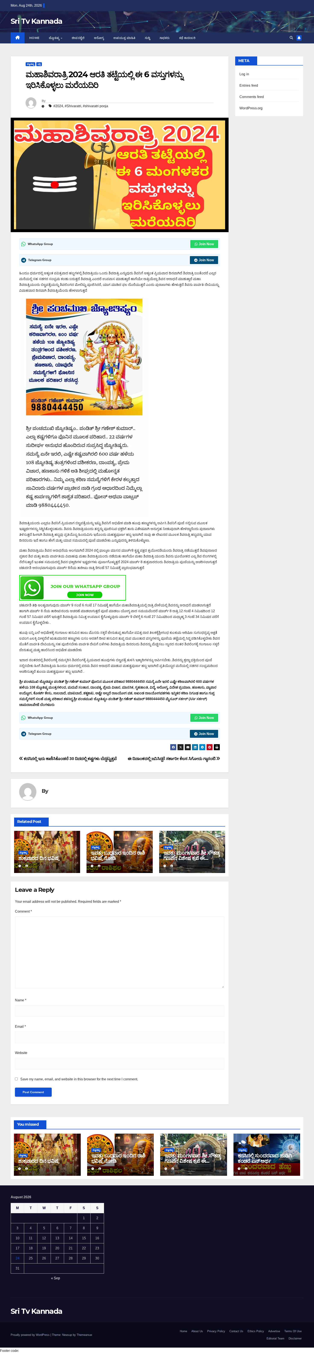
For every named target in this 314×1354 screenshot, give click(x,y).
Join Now (206, 244)
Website (21, 1053)
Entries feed (248, 85)
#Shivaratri (73, 106)
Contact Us (236, 1331)
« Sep (55, 1278)
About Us (197, 1331)
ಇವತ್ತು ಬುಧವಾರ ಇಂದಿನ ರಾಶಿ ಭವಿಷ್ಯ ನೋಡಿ (118, 855)
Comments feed (251, 97)
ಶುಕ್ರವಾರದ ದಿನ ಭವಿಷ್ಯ (38, 858)
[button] (291, 38)
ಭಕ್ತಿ (39, 64)
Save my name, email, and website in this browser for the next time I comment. (79, 1079)
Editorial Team (275, 1338)
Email (20, 1026)
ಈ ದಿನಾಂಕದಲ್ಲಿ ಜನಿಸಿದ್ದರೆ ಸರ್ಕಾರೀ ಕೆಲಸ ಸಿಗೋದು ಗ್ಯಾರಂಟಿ (172, 758)
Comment (23, 911)
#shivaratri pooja (95, 106)
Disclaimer (295, 1338)
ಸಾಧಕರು (165, 38)
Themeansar (84, 1334)
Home (34, 38)
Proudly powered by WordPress (30, 1334)
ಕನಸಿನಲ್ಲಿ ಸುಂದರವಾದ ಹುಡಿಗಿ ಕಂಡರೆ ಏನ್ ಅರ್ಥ (265, 1158)
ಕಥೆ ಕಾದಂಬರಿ (187, 38)
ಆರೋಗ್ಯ (99, 38)
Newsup (67, 1334)
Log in (244, 74)
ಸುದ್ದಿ (147, 38)
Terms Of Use (293, 1331)
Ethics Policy (256, 1331)
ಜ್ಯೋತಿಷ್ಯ (54, 38)
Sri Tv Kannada (36, 21)
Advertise (274, 1331)
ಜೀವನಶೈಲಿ (78, 38)
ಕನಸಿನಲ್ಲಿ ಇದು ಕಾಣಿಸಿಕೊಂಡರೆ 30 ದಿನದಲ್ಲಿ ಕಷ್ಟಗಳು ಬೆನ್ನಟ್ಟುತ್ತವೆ (69, 758)
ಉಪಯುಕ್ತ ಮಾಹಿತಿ (124, 38)
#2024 (58, 106)
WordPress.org (251, 108)
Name (20, 1000)
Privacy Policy (216, 1331)
